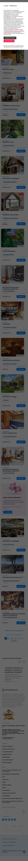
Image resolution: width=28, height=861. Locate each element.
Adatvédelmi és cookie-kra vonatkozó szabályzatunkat (14, 31)
